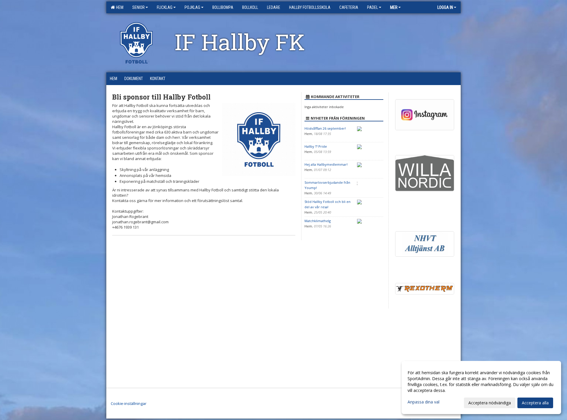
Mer (393, 7)
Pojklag (192, 7)
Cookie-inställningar (128, 403)
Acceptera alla (535, 403)
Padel (372, 7)
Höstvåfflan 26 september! (325, 128)
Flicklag (164, 7)
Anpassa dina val (423, 402)
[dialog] (481, 387)
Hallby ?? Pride (315, 146)
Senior (138, 7)
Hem (118, 7)
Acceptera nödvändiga (489, 403)
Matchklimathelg (317, 221)
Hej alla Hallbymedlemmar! (326, 164)
